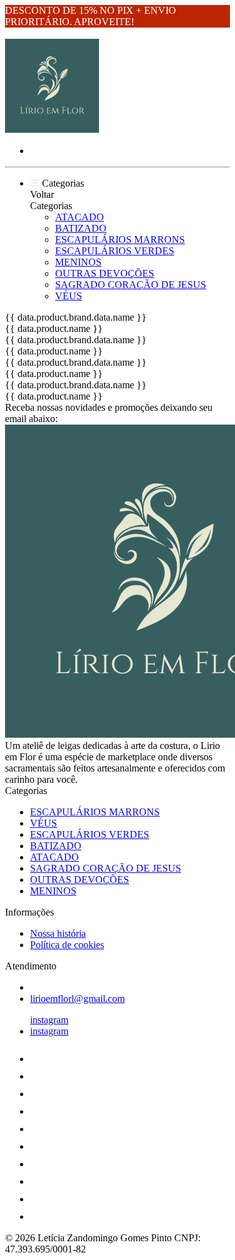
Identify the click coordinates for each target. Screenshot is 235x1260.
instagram (49, 1020)
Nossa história (58, 933)
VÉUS (68, 296)
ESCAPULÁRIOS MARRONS (120, 239)
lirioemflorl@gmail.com (77, 998)
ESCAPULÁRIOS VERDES (114, 250)
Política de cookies (67, 944)
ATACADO (79, 217)
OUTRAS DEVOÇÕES (104, 273)
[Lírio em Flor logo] (52, 129)
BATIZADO (81, 228)
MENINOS (78, 262)
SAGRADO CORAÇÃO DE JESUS (130, 284)
